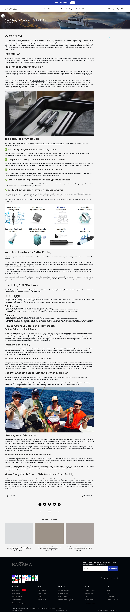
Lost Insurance (90, 603)
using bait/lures (18, 266)
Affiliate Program (64, 593)
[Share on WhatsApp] (59, 504)
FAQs (86, 596)
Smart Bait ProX (17, 600)
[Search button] (114, 9)
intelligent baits (28, 86)
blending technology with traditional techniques (49, 143)
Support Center (90, 590)
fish (14, 496)
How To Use (89, 593)
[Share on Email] (54, 504)
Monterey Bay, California (67, 459)
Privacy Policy (15, 608)
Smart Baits (47, 9)
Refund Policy (33, 608)
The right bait (9, 71)
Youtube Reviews (112, 600)
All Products (42, 590)
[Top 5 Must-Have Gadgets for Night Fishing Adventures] (40, 512)
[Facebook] (101, 578)
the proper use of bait (33, 60)
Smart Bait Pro (17, 596)
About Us (78, 9)
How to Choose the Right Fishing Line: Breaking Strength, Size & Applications (19, 548)
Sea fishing (8, 377)
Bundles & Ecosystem (19, 603)
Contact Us (110, 596)
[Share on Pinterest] (49, 504)
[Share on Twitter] (44, 504)
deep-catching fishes (26, 339)
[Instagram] (108, 578)
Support (71, 9)
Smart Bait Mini (17, 593)
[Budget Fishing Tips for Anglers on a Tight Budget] (58, 512)
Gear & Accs (56, 9)
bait (11, 496)
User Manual (89, 600)
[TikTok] (114, 578)
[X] (111, 578)
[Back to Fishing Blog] (49, 512)
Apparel (40, 596)
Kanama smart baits (38, 80)
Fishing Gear (42, 593)
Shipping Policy (24, 608)
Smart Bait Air (18, 590)
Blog (108, 590)
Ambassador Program (65, 600)
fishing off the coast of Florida (25, 439)
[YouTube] (104, 578)
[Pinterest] (117, 578)
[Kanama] (22, 564)
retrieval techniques (48, 351)
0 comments (88, 496)
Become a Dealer (63, 590)
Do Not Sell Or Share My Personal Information (49, 608)
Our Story (110, 593)
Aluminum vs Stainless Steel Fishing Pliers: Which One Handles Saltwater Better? (80, 548)
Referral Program (64, 596)
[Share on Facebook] (39, 504)
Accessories (42, 600)
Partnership (64, 9)
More (83, 9)
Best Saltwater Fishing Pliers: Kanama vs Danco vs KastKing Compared (49, 548)
